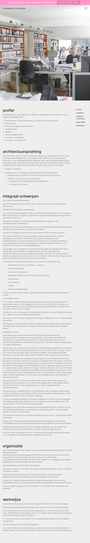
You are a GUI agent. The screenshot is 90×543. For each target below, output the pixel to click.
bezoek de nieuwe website (69, 2)
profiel (78, 109)
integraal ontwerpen (80, 117)
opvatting (80, 113)
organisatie (80, 122)
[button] (85, 8)
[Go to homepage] (14, 8)
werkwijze (80, 125)
